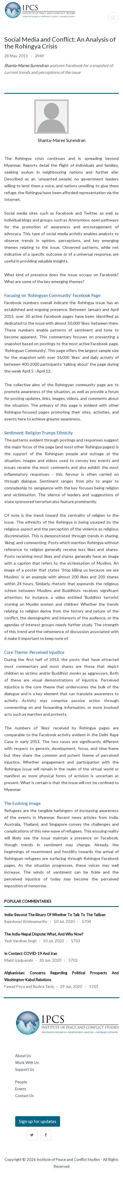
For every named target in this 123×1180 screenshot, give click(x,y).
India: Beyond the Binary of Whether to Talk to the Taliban (55, 914)
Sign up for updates (37, 1121)
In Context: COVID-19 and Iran (30, 953)
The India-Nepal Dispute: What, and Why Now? (44, 934)
